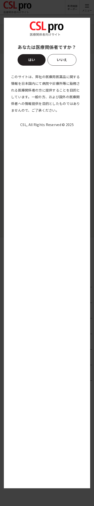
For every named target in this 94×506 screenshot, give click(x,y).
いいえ (62, 59)
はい (32, 59)
